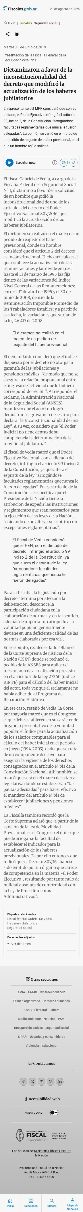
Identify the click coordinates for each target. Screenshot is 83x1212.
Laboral (55, 1010)
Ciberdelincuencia (53, 992)
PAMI (61, 1019)
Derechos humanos (56, 1001)
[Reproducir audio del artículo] (10, 163)
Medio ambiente (29, 1019)
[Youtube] (41, 1082)
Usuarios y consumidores (47, 1036)
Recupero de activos (28, 1028)
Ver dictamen (21, 944)
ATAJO (32, 992)
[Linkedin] (60, 1082)
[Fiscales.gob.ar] (13, 9)
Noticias (49, 1019)
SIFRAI (22, 1036)
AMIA (21, 992)
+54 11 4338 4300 (41, 1177)
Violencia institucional (41, 1045)
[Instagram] (50, 1082)
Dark (54, 1113)
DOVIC (27, 1010)
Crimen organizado (26, 1001)
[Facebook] (23, 1082)
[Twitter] (32, 1082)
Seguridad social (57, 1028)
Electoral (40, 1010)
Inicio (11, 23)
